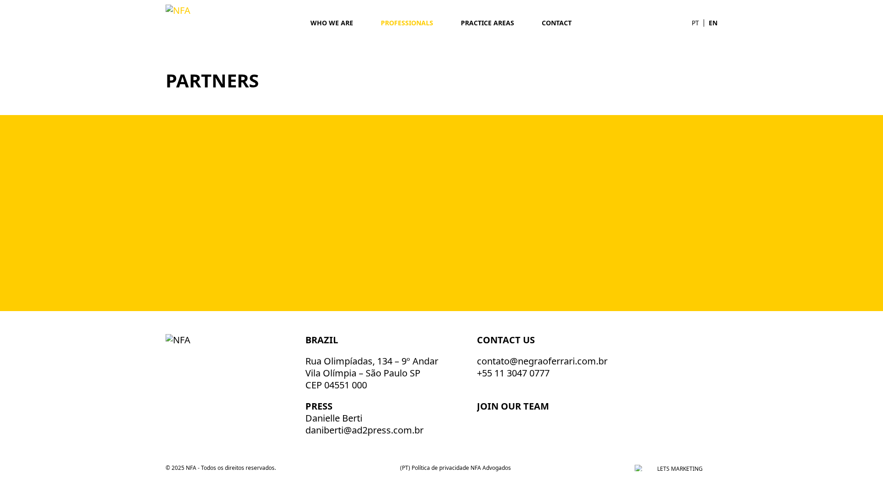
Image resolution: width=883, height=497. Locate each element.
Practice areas (487, 22)
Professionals (407, 22)
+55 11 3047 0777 (513, 373)
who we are (331, 22)
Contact (557, 22)
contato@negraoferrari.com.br (542, 361)
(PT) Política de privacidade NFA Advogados (455, 468)
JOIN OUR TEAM (514, 406)
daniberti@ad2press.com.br (364, 430)
